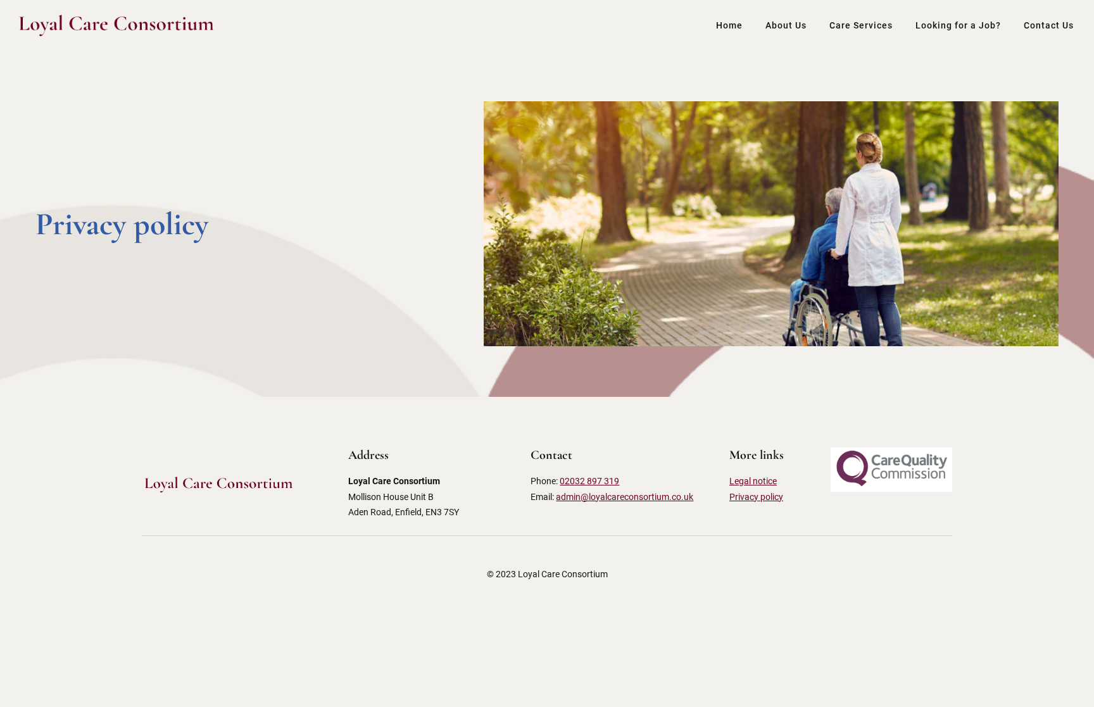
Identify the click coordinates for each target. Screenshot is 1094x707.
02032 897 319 (589, 481)
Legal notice (753, 481)
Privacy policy (756, 497)
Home (729, 25)
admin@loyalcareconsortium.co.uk (624, 497)
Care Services (861, 25)
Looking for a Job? (958, 25)
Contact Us (1049, 25)
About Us (786, 25)
